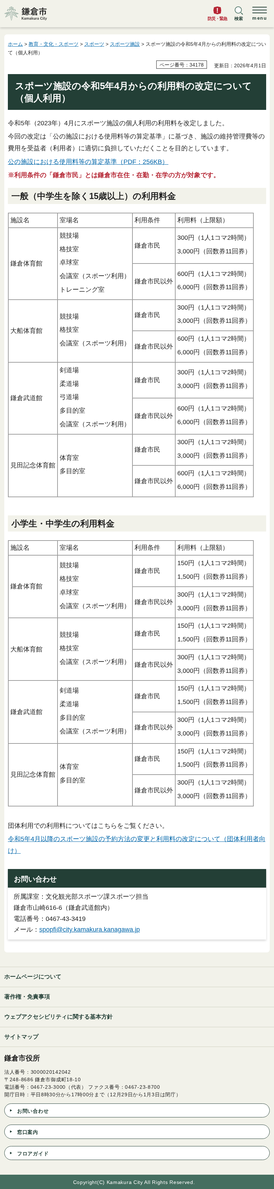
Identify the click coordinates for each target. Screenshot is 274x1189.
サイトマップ (21, 1037)
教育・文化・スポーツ (53, 44)
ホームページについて (32, 977)
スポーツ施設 (125, 44)
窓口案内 (27, 1132)
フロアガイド (33, 1153)
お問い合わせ (33, 1111)
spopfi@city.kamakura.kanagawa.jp (89, 929)
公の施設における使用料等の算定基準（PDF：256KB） (88, 161)
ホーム (15, 44)
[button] (238, 16)
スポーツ (94, 44)
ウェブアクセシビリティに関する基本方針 (58, 1017)
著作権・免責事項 (27, 997)
